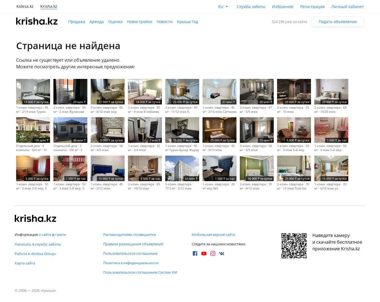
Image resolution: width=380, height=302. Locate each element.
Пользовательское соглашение (130, 253)
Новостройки (139, 21)
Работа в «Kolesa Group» (35, 253)
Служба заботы (251, 6)
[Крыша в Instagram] (212, 253)
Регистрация (312, 6)
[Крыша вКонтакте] (221, 253)
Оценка (115, 21)
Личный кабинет (347, 6)
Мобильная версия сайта (213, 234)
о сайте (45, 234)
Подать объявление (338, 21)
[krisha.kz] (35, 219)
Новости (164, 21)
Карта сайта (25, 263)
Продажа (76, 21)
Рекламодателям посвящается (129, 234)
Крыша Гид (187, 21)
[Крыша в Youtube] (204, 253)
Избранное (282, 6)
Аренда (97, 21)
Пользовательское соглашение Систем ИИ (140, 272)
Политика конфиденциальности (131, 262)
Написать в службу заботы (38, 244)
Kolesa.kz (25, 6)
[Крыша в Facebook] (195, 253)
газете (60, 234)
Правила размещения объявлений (133, 243)
